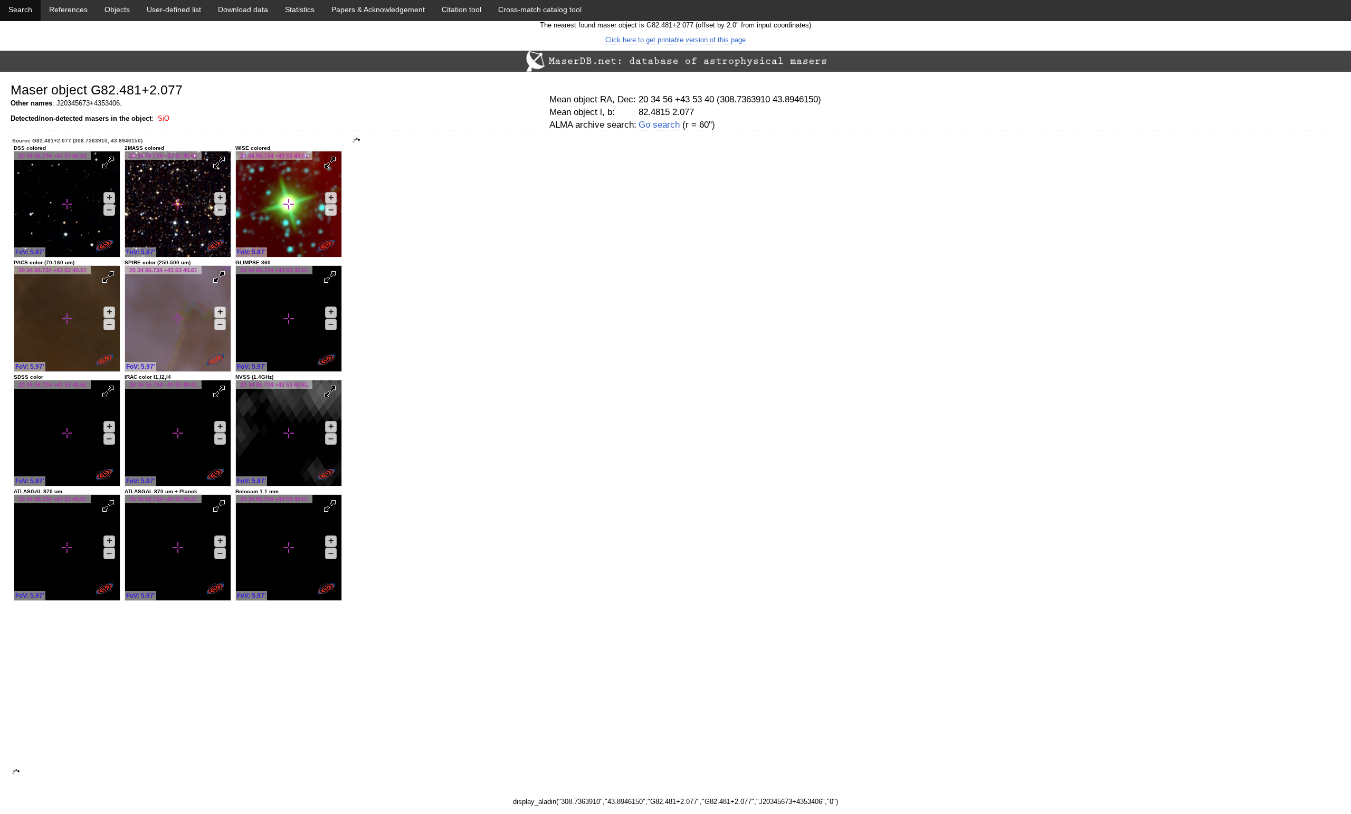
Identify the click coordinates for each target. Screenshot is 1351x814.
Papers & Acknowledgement (378, 9)
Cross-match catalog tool (540, 9)
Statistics (300, 9)
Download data (243, 9)
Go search (659, 125)
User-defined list (174, 9)
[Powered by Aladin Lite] (105, 246)
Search (20, 9)
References (68, 9)
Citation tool (461, 9)
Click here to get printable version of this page (675, 40)
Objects (117, 9)
